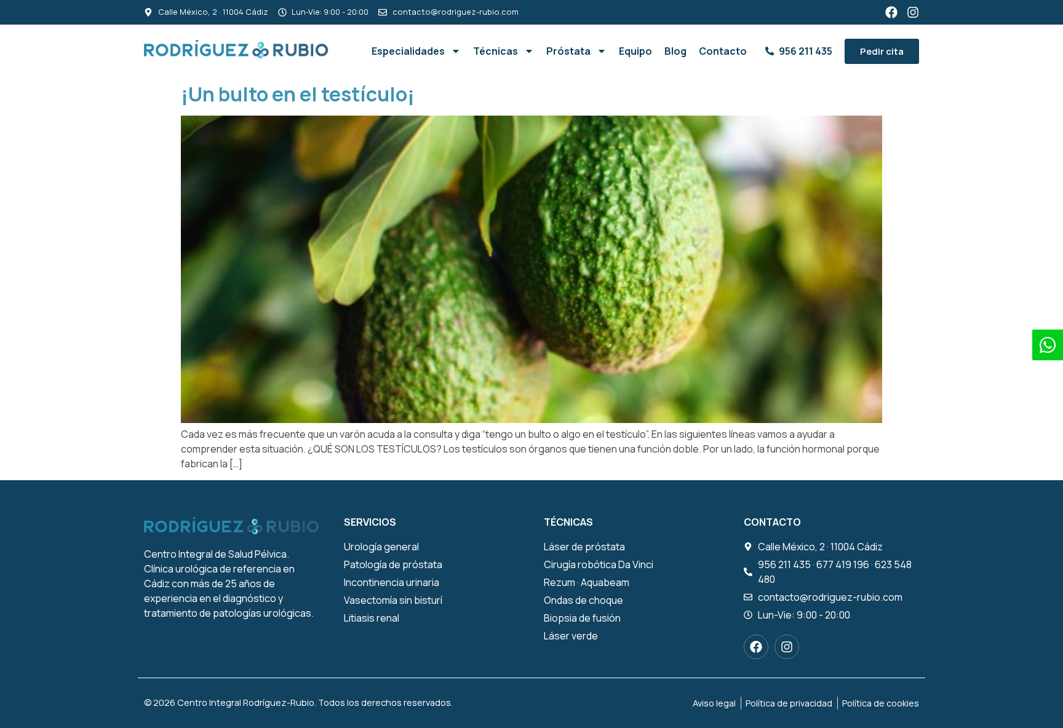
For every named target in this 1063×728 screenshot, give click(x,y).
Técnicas (495, 51)
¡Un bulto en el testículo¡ (298, 94)
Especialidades (408, 51)
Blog (675, 51)
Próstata (568, 51)
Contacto (723, 51)
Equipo (635, 51)
